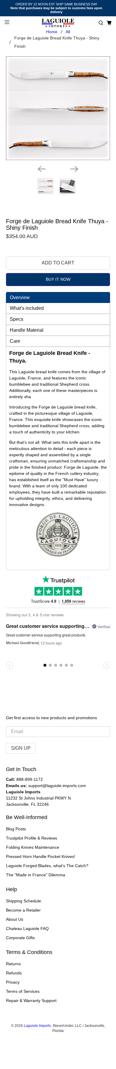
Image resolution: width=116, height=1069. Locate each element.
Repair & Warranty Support (31, 1000)
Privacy (13, 982)
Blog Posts (16, 829)
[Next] (74, 169)
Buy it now (58, 279)
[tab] (58, 297)
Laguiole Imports (37, 1025)
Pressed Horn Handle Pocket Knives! (40, 856)
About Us (14, 919)
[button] (101, 23)
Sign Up (21, 748)
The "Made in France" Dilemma (35, 874)
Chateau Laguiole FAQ (27, 928)
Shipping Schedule (23, 901)
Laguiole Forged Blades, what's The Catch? (47, 865)
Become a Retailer (23, 910)
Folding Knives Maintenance (32, 847)
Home (51, 32)
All (68, 32)
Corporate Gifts (20, 937)
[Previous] (41, 169)
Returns (13, 963)
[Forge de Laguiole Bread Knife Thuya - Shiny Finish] (58, 108)
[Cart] (109, 22)
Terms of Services (23, 991)
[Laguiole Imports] (58, 23)
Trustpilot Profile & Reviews (31, 838)
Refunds (14, 973)
